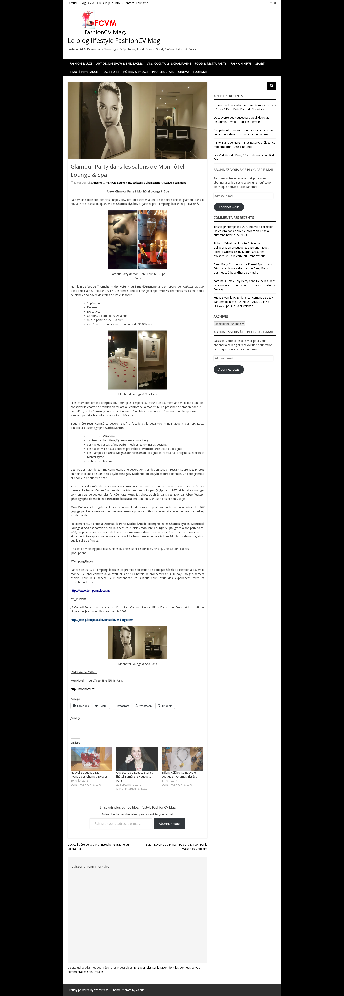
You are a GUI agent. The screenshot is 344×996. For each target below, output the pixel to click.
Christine (96, 182)
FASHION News (241, 63)
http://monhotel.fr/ (83, 689)
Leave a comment (175, 182)
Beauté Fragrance (84, 72)
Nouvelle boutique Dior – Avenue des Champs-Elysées (89, 774)
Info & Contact (124, 3)
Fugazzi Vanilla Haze (227, 297)
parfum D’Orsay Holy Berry (231, 281)
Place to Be (110, 72)
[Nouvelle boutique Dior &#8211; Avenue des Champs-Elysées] (91, 759)
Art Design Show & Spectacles (119, 63)
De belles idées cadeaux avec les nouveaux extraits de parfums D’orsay (245, 285)
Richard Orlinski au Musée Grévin (235, 243)
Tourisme (142, 3)
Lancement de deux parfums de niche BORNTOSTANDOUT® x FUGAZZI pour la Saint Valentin (243, 302)
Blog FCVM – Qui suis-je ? (96, 3)
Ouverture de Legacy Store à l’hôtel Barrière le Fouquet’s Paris (134, 776)
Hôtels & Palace (135, 72)
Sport (260, 63)
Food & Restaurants (211, 63)
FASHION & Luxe (115, 182)
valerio (140, 990)
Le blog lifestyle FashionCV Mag (114, 40)
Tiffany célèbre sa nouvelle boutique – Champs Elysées (179, 774)
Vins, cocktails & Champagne (169, 63)
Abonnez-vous (170, 823)
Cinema (183, 72)
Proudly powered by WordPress (88, 990)
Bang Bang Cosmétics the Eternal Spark (239, 264)
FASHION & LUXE (81, 63)
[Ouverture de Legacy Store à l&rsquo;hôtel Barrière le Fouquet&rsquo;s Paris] (137, 759)
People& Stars (163, 72)
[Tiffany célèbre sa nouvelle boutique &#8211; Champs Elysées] (182, 759)
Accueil (73, 3)
